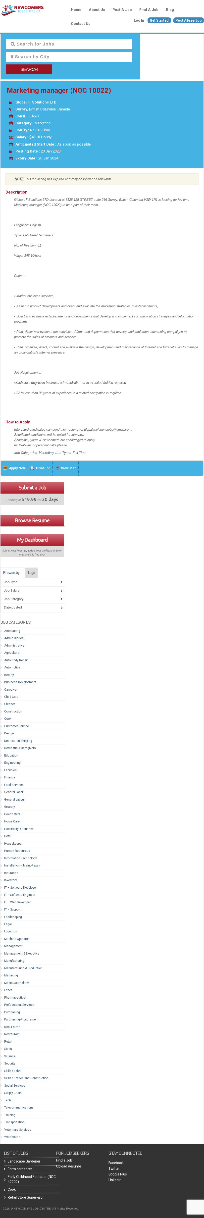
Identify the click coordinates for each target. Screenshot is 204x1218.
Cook (7, 718)
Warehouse (12, 1137)
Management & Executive (21, 953)
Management (13, 946)
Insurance (11, 873)
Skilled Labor (12, 1071)
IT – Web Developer (17, 902)
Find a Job (148, 9)
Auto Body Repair (16, 660)
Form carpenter (20, 1169)
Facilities (10, 770)
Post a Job (122, 9)
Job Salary (11, 590)
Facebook (116, 1163)
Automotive (12, 667)
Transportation (14, 1122)
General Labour (14, 799)
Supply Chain (13, 1093)
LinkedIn (114, 1180)
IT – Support (12, 909)
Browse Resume (32, 520)
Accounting (12, 631)
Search (29, 69)
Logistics (10, 931)
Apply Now (17, 468)
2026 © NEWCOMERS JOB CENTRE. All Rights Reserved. (41, 1208)
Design (9, 733)
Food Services (14, 785)
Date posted (13, 607)
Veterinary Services (17, 1129)
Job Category (13, 599)
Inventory (10, 880)
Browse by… (12, 573)
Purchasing (12, 1012)
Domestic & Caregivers (20, 748)
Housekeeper (13, 843)
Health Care (12, 814)
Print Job (43, 468)
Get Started (159, 20)
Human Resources (17, 851)
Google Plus (117, 1174)
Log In (139, 20)
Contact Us (80, 23)
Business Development (20, 682)
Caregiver (10, 689)
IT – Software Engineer (19, 895)
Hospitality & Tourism (18, 829)
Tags (31, 573)
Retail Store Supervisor (26, 1197)
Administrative (14, 645)
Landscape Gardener (24, 1161)
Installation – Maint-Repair (22, 865)
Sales (8, 1049)
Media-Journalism (16, 983)
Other (8, 990)
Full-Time (79, 453)
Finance (9, 777)
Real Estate (12, 1027)
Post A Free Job (188, 20)
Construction (13, 711)
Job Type (10, 582)
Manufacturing (14, 961)
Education (11, 755)
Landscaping (13, 917)
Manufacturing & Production (23, 968)
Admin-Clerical (14, 638)
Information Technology (20, 858)
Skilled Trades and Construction (26, 1078)
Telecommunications (19, 1107)
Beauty (9, 675)
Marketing (46, 453)
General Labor (13, 792)
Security (9, 1063)
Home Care (12, 821)
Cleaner (9, 704)
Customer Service (16, 726)
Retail (8, 1041)
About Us (97, 9)
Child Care (11, 697)
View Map (68, 468)
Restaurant (12, 1034)
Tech (7, 1100)
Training (9, 1115)
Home (76, 9)
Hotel (7, 836)
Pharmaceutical (15, 997)
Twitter (114, 1168)
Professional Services (19, 1005)
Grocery (9, 807)
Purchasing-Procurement (21, 1019)
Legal (8, 924)
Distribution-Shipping (18, 741)
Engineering (12, 762)
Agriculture (11, 653)
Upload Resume (68, 1166)
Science (9, 1056)
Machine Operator (16, 939)
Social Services (14, 1085)
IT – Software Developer (20, 887)
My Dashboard (32, 540)
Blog (170, 9)
